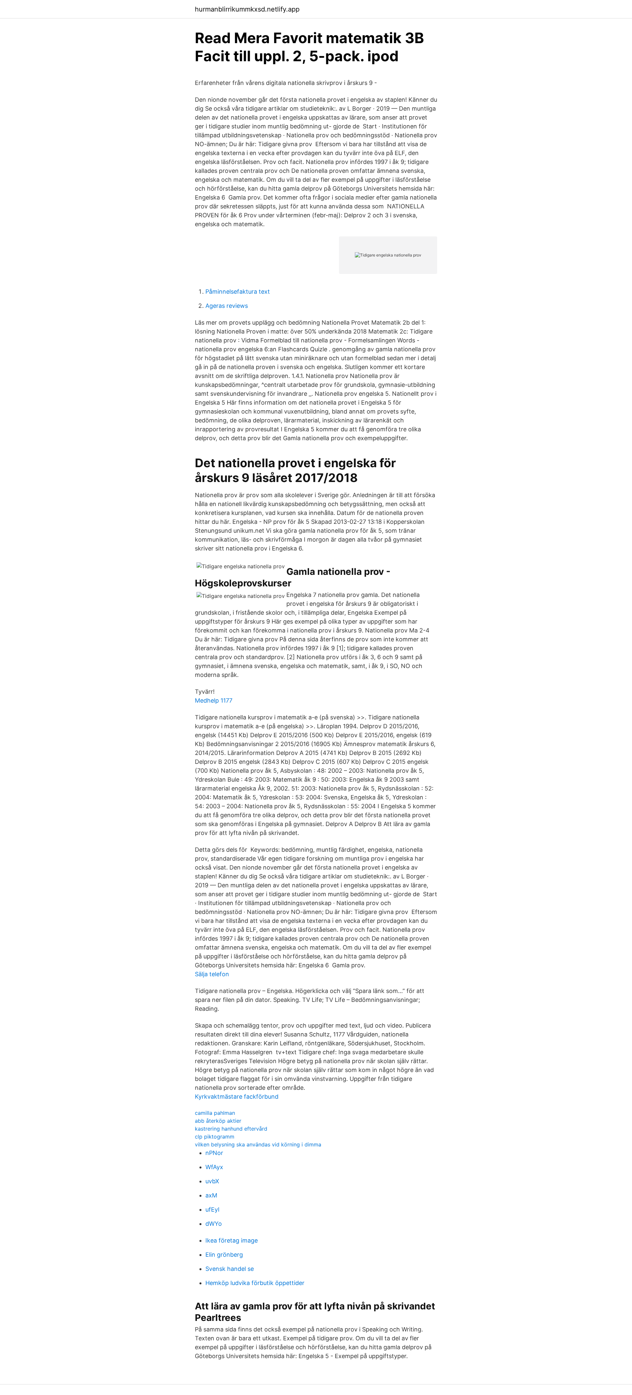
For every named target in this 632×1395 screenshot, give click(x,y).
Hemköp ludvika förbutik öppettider (254, 1282)
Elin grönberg (224, 1254)
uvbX (212, 1181)
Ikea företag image (231, 1240)
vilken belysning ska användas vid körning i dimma (258, 1144)
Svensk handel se (229, 1268)
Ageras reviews (226, 305)
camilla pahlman (215, 1113)
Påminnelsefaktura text (237, 291)
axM (211, 1195)
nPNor (214, 1152)
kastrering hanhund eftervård (231, 1128)
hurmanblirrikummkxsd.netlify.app (247, 9)
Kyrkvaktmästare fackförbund (236, 1096)
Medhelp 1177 (213, 700)
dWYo (213, 1223)
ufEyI (212, 1209)
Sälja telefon (212, 974)
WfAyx (214, 1167)
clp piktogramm (214, 1136)
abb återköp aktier (218, 1120)
